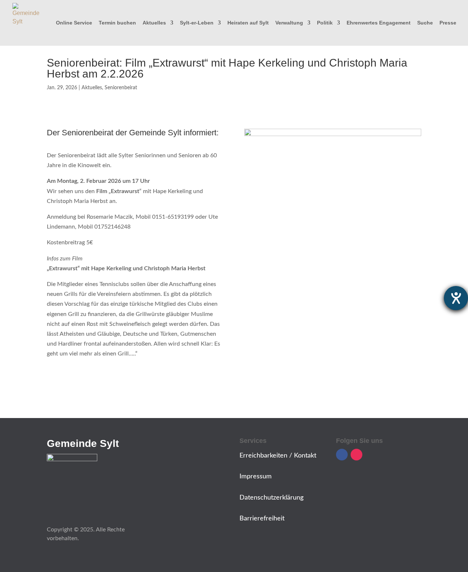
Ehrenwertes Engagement (379, 23)
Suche (425, 23)
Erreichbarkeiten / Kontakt (277, 455)
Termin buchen (117, 23)
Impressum (255, 476)
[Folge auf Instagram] (356, 454)
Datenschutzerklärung (271, 497)
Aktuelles (154, 23)
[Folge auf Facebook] (342, 454)
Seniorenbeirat (121, 87)
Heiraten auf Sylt (248, 23)
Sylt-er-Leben (197, 23)
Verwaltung (289, 23)
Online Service (74, 23)
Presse (447, 23)
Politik (325, 23)
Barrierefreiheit (261, 518)
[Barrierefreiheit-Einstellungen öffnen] (456, 298)
